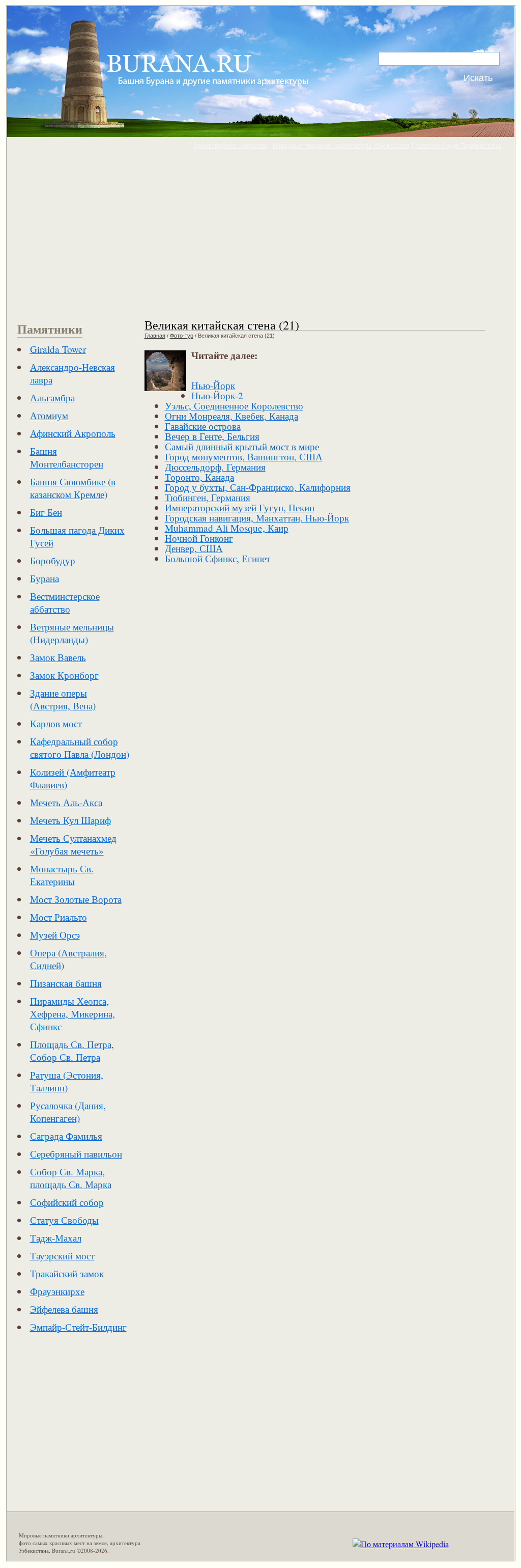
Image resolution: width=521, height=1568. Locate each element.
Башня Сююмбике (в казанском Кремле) (72, 488)
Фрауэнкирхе (57, 1291)
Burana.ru (63, 1550)
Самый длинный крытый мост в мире (242, 446)
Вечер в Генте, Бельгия (212, 436)
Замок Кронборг (64, 675)
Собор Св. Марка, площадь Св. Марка (70, 1178)
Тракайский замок (67, 1273)
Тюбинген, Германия (207, 497)
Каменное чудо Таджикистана (458, 145)
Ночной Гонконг (199, 538)
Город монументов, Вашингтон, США (244, 456)
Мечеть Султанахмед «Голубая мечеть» (73, 844)
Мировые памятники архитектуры (60, 1535)
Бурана (44, 578)
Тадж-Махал (55, 1237)
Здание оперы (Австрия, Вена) (63, 699)
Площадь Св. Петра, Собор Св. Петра (72, 1050)
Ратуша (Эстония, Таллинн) (66, 1081)
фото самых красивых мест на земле (63, 1543)
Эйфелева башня (64, 1309)
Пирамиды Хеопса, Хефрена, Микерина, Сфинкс (72, 1014)
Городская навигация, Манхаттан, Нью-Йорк (257, 517)
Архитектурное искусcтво (230, 145)
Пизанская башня (66, 983)
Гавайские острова (203, 426)
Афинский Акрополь (72, 433)
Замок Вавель (58, 657)
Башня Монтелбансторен (66, 457)
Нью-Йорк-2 (217, 395)
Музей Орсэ (55, 934)
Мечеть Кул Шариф (70, 820)
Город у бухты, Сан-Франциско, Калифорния (258, 487)
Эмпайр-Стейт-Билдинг (78, 1327)
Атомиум (49, 415)
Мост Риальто (58, 917)
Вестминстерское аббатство (65, 602)
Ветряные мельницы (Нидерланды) (72, 633)
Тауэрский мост (62, 1255)
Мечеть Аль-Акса (66, 802)
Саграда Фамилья (66, 1136)
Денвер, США (194, 548)
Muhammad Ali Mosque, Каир (226, 527)
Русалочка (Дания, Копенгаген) (68, 1111)
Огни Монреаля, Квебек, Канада (231, 415)
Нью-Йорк (213, 385)
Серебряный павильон (76, 1153)
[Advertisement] (260, 233)
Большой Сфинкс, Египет (217, 558)
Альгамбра (52, 397)
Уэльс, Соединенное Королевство (234, 405)
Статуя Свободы (64, 1220)
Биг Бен (46, 512)
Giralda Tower (58, 349)
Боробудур (52, 560)
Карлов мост (56, 723)
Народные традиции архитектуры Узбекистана (341, 145)
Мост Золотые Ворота (76, 899)
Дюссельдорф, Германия (215, 466)
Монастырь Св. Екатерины (62, 875)
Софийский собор (67, 1202)
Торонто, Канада (199, 477)
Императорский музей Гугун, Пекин (239, 507)
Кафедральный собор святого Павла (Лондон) (79, 747)
